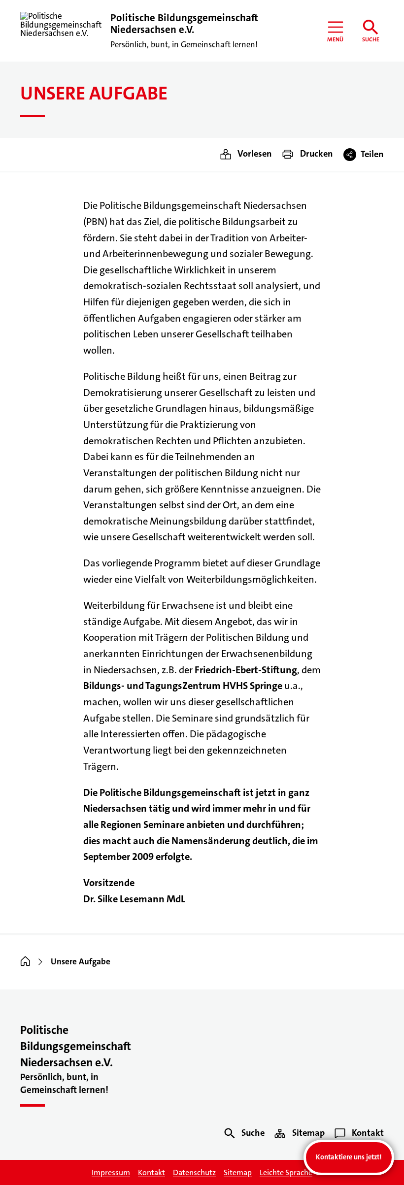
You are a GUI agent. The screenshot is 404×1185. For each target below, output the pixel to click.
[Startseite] (25, 962)
